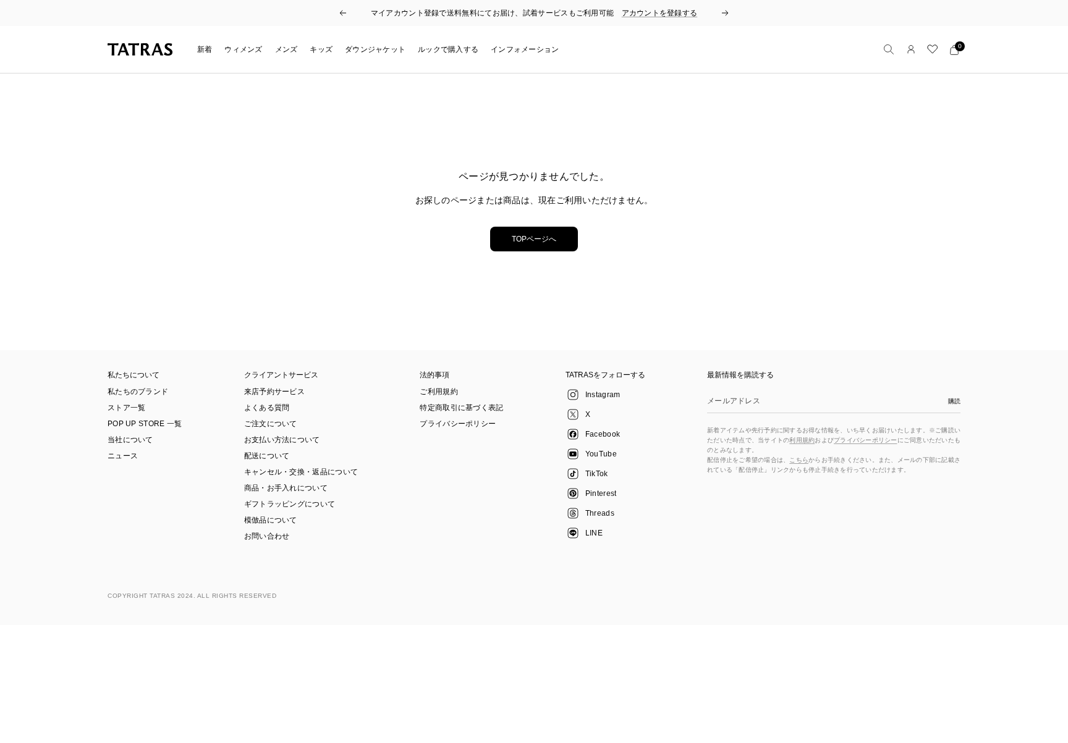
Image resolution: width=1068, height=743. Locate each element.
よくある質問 (267, 407)
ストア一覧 (127, 407)
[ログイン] (911, 49)
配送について (267, 455)
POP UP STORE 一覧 (145, 423)
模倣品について (270, 520)
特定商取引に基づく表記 (461, 407)
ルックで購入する (448, 49)
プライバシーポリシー (458, 423)
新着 (205, 49)
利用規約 (802, 440)
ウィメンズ (243, 49)
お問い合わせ (267, 536)
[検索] (889, 49)
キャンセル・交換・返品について (301, 472)
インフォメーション (525, 49)
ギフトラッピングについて (290, 504)
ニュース (123, 455)
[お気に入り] (932, 49)
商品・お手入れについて (286, 488)
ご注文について (270, 423)
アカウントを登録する (660, 13)
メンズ (286, 49)
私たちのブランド (138, 391)
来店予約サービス (274, 391)
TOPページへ (534, 239)
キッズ (321, 49)
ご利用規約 (439, 391)
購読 (954, 401)
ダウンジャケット (375, 49)
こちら (798, 459)
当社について (130, 439)
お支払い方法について (282, 439)
